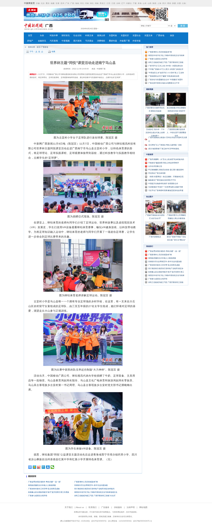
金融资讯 (42, 41)
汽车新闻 (54, 41)
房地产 (30, 41)
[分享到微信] (52, 467)
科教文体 (89, 35)
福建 (53, 3)
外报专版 (137, 41)
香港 (169, 3)
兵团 (179, 3)
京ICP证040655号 (99, 521)
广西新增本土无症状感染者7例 (86, 482)
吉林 (118, 3)
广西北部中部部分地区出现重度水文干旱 (163, 83)
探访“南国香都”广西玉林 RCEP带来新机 (163, 149)
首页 (30, 35)
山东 (145, 3)
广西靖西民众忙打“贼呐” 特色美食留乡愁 (163, 76)
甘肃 (57, 3)
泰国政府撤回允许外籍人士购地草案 (42, 485)
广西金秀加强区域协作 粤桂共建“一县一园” (44, 482)
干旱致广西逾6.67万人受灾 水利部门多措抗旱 (165, 69)
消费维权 (101, 41)
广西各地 (160, 35)
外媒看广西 (125, 41)
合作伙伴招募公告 (155, 166)
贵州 (62, 3)
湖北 (92, 3)
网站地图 (143, 507)
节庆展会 (89, 41)
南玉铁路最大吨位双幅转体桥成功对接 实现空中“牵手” (176, 111)
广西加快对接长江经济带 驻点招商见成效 (44, 489)
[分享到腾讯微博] (43, 467)
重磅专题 (113, 41)
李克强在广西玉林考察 (157, 173)
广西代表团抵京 (155, 237)
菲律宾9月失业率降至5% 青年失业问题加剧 (91, 485)
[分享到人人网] (48, 467)
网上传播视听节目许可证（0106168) (75, 521)
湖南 (97, 3)
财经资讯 (66, 35)
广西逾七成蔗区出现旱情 (37, 496)
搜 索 (182, 26)
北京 (43, 3)
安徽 (38, 3)
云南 (184, 3)
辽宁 (123, 3)
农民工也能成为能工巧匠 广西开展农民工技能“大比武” (95, 496)
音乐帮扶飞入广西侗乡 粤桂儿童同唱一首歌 (165, 145)
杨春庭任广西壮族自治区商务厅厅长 (162, 180)
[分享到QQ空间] (34, 467)
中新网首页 (29, 3)
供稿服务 (118, 507)
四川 (164, 3)
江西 (113, 3)
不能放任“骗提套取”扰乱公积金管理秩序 (163, 163)
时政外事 (54, 35)
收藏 (53, 52)
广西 (72, 3)
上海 (159, 3)
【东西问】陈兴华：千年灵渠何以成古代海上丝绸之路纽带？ (155, 132)
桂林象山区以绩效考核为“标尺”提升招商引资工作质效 (48, 492)
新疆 (174, 3)
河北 (82, 3)
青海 (140, 3)
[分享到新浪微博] (39, 467)
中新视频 (66, 41)
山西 (149, 3)
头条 (42, 35)
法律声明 (131, 507)
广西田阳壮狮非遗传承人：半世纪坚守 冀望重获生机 (176, 132)
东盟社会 (137, 35)
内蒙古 (129, 3)
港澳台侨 (101, 35)
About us (80, 507)
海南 (77, 3)
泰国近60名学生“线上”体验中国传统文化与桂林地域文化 (95, 492)
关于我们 (69, 507)
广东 (67, 3)
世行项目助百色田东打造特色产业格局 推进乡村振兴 (94, 489)
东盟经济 (125, 35)
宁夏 (135, 3)
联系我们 (93, 507)
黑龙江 (102, 3)
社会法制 (77, 35)
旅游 (172, 35)
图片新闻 (77, 41)
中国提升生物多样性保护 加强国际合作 (163, 184)
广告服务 (105, 507)
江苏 (108, 3)
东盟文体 (148, 35)
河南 (87, 3)
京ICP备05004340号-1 (142, 521)
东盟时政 (113, 35)
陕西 (154, 3)
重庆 (48, 3)
